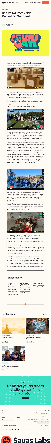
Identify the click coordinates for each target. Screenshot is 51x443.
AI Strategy (21, 2)
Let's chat (45, 2)
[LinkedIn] (12, 430)
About (13, 2)
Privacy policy (38, 429)
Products (26, 2)
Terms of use (46, 429)
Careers (39, 2)
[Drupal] (3, 430)
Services (31, 2)
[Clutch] (18, 430)
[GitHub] (15, 430)
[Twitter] (9, 430)
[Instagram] (6, 430)
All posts (46, 314)
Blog (35, 2)
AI (2, 335)
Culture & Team (7, 335)
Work (17, 2)
